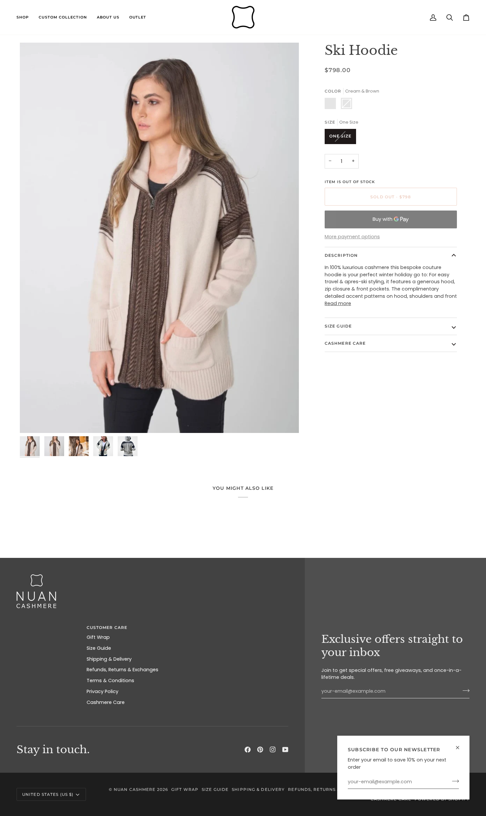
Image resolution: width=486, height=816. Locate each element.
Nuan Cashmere (134, 789)
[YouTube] (285, 750)
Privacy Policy (102, 691)
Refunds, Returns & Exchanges (122, 669)
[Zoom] (32, 420)
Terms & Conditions (110, 680)
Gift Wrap (98, 637)
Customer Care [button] (107, 627)
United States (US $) (47, 794)
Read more (338, 303)
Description (341, 255)
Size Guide (338, 326)
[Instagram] (273, 750)
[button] (25, 17)
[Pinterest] (260, 750)
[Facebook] (248, 750)
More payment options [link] (352, 236)
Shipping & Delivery (109, 659)
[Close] (460, 747)
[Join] (453, 781)
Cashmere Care (345, 343)
